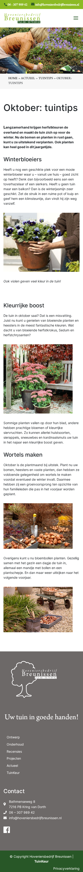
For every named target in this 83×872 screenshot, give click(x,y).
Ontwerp (13, 737)
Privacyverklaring (66, 868)
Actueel (28, 78)
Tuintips (46, 78)
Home (13, 78)
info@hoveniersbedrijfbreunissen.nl (35, 818)
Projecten (14, 758)
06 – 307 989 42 (22, 812)
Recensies (14, 751)
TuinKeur (13, 773)
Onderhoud (15, 744)
